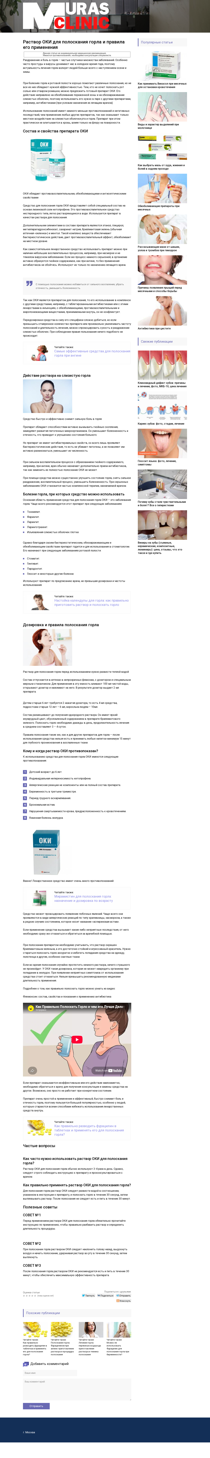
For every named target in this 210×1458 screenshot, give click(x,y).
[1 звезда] (24, 1296)
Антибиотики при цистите (154, 328)
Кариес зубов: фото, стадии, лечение (161, 423)
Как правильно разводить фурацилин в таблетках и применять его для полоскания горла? (89, 1130)
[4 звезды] (32, 1296)
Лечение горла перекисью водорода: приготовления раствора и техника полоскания (90, 1348)
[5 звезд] (35, 1296)
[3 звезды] (30, 1296)
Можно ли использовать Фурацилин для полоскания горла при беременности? (118, 1348)
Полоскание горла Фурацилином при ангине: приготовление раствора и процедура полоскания (62, 1348)
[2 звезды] (27, 1296)
